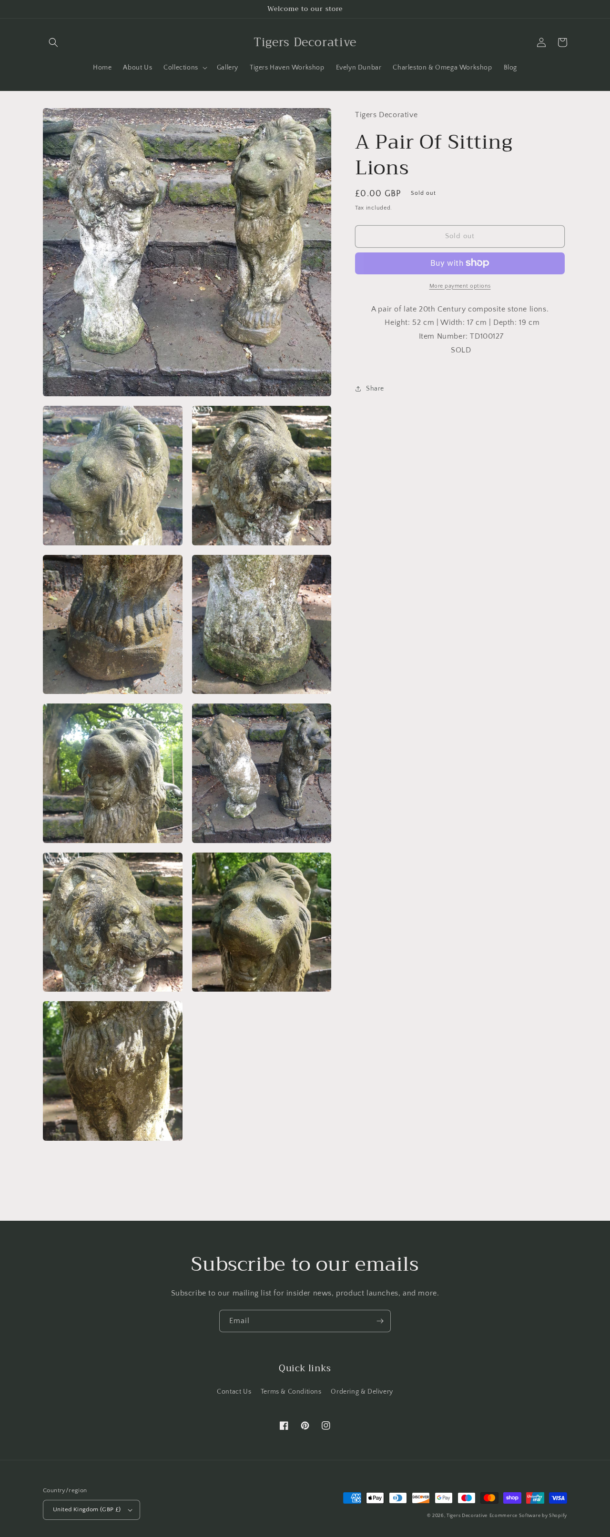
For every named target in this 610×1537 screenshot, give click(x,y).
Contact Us (234, 1392)
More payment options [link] (460, 285)
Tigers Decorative (467, 1515)
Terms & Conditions (291, 1392)
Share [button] (375, 388)
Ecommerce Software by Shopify (528, 1515)
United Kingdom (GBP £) (87, 1509)
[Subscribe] (379, 1321)
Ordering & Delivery (362, 1392)
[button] (53, 42)
